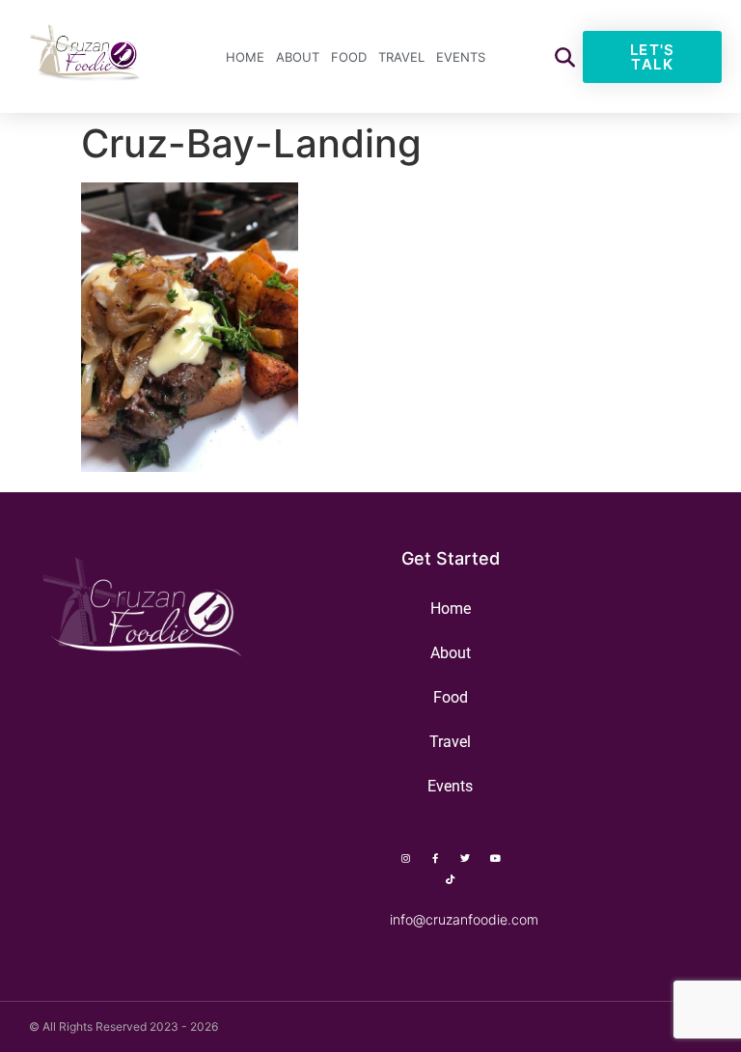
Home (245, 57)
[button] (565, 56)
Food (349, 57)
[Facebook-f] (435, 858)
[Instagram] (405, 858)
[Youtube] (495, 858)
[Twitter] (465, 858)
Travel (401, 57)
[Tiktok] (450, 879)
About (297, 57)
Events (460, 57)
